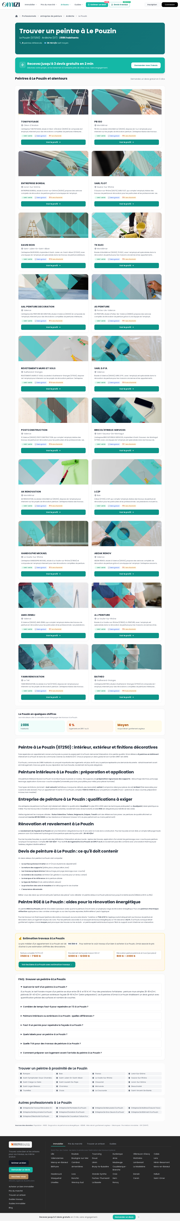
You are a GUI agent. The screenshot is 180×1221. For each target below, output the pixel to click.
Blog (11, 1207)
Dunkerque (118, 1154)
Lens (156, 1158)
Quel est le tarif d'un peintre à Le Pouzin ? (45, 986)
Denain (136, 1174)
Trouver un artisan (17, 1195)
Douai (94, 1158)
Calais (156, 1154)
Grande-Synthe (99, 1174)
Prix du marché (48, 4)
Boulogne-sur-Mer (80, 1158)
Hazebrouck (56, 1174)
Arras (115, 1158)
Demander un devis (20, 1169)
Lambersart (138, 1162)
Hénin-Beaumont (162, 1162)
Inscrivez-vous (18, 1176)
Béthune (55, 1166)
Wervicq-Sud (78, 1182)
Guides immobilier (17, 1203)
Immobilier (30, 4)
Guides (77, 4)
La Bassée (96, 1182)
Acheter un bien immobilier (21, 1186)
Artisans (65, 4)
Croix (115, 1174)
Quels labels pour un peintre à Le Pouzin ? (45, 1034)
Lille (52, 1154)
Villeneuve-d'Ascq (141, 1154)
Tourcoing (96, 1154)
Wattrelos (137, 1158)
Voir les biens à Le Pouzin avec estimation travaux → (47, 964)
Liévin (94, 1162)
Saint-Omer (159, 1178)
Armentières (77, 1166)
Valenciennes (57, 1158)
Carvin (136, 1178)
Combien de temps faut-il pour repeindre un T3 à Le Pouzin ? (55, 1006)
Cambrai (76, 1162)
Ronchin (75, 1178)
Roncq (115, 1182)
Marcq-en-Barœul (59, 1162)
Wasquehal (56, 1178)
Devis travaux (122, 4)
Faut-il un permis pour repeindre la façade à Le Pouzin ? (53, 1025)
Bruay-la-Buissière (100, 1166)
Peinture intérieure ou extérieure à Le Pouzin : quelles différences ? (58, 1015)
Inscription (152, 4)
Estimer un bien (99, 4)
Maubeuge (118, 1162)
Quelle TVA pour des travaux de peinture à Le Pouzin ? (52, 1043)
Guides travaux (16, 1199)
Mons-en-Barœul (162, 1166)
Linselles (54, 1182)
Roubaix (75, 1154)
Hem (115, 1178)
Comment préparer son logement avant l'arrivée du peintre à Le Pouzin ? (62, 1052)
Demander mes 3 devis (145, 65)
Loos (74, 1174)
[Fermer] (139, 1217)
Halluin (157, 1174)
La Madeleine (139, 1166)
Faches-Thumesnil (100, 1178)
